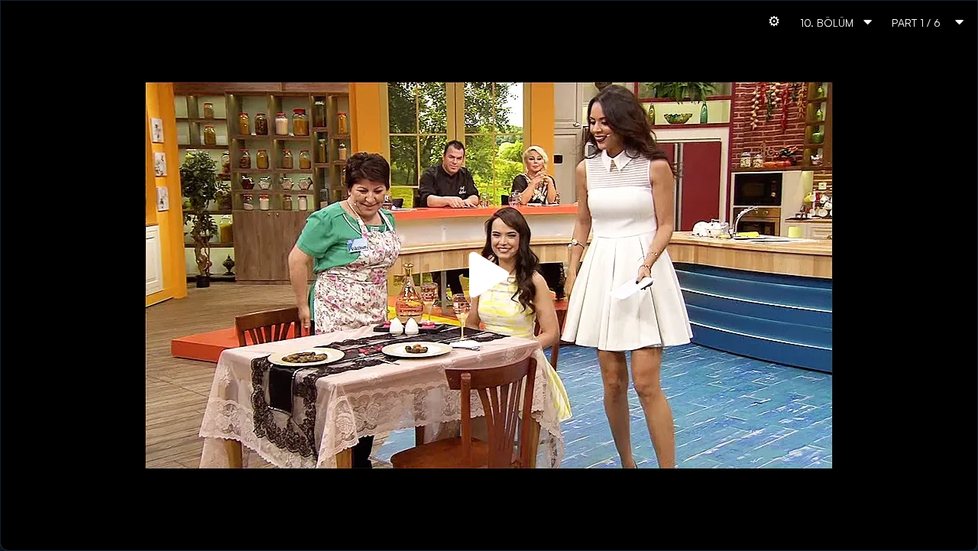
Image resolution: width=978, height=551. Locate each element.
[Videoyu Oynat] (489, 275)
